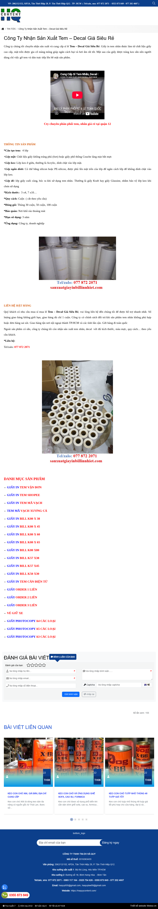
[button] (154, 3)
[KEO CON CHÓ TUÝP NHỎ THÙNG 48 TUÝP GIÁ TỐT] (129, 762)
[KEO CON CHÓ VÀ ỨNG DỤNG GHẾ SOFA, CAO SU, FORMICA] (79, 762)
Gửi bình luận (71, 694)
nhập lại (90, 694)
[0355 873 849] (5, 895)
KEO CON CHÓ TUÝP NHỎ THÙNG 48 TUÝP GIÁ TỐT (128, 795)
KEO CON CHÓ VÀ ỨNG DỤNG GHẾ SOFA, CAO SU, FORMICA (76, 795)
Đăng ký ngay (110, 842)
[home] (3, 29)
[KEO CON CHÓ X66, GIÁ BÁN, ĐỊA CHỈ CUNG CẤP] (28, 762)
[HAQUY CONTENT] (11, 22)
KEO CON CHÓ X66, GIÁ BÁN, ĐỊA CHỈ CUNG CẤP (27, 795)
